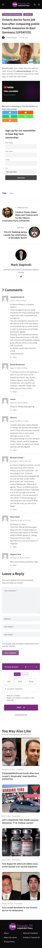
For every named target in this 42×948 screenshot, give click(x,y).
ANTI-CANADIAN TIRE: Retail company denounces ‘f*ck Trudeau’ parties (20, 821)
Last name (9, 151)
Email (7, 159)
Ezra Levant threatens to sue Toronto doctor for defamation (19, 909)
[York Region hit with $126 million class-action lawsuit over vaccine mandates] (21, 842)
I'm (6, 168)
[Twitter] (10, 112)
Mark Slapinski (12, 38)
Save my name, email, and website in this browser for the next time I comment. (20, 645)
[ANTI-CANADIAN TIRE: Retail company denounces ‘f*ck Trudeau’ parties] (21, 798)
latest (12, 193)
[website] (21, 276)
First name (9, 143)
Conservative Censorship (12, 14)
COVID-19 (28, 14)
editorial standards (23, 71)
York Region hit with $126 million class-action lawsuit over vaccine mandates (20, 865)
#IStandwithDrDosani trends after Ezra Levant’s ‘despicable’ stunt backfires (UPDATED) (20, 776)
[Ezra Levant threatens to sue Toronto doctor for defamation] (21, 886)
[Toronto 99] (21, 4)
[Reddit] (25, 112)
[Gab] (10, 116)
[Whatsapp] (25, 116)
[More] (10, 120)
